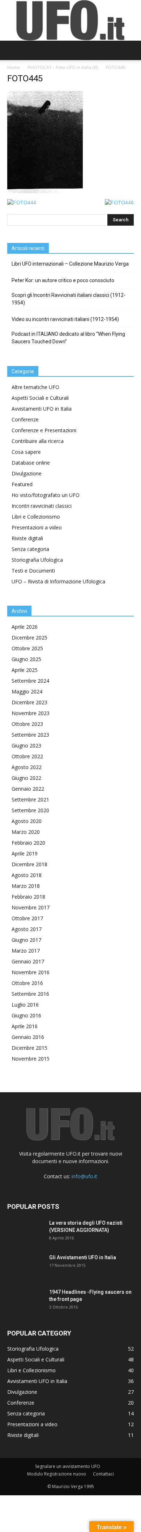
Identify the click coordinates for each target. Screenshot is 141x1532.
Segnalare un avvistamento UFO (67, 1466)
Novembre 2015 (31, 1058)
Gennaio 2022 (28, 788)
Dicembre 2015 (29, 1047)
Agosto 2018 (27, 875)
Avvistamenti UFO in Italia (42, 408)
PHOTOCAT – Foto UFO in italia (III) (63, 67)
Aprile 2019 (25, 853)
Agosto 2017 (27, 929)
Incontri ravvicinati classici (42, 505)
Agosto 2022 (27, 767)
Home (13, 67)
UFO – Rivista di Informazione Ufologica (58, 581)
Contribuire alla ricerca (38, 441)
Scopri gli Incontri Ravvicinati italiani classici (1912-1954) (68, 299)
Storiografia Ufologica (37, 559)
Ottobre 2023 (27, 723)
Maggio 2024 (27, 691)
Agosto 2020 (27, 821)
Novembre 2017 (31, 907)
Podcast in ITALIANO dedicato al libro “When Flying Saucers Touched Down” (68, 337)
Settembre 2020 (30, 810)
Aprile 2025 (25, 669)
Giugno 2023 (26, 745)
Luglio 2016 (25, 1004)
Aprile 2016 (25, 1026)
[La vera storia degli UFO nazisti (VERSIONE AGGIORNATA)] (25, 1231)
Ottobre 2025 (27, 648)
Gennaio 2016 (28, 1037)
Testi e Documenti (33, 570)
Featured (22, 484)
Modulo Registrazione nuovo (56, 1474)
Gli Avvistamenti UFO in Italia (82, 1257)
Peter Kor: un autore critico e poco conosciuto (63, 280)
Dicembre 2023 (29, 702)
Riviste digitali (27, 538)
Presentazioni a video (37, 527)
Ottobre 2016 (27, 983)
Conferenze (25, 419)
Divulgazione (27, 473)
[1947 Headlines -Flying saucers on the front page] (25, 1301)
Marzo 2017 (26, 950)
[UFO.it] (70, 20)
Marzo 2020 (26, 831)
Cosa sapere (26, 451)
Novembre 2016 (31, 972)
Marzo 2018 (26, 885)
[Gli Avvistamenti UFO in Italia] (25, 1266)
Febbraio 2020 (28, 842)
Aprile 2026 (25, 626)
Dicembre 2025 (29, 637)
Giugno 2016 (26, 1015)
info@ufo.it (84, 1176)
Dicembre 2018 (29, 864)
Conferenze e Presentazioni (44, 430)
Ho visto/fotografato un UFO (46, 495)
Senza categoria (30, 549)
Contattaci (103, 1474)
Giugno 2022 (26, 777)
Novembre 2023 (31, 713)
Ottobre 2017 (27, 918)
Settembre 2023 (30, 734)
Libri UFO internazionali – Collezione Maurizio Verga (70, 264)
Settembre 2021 (30, 799)
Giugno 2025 (26, 659)
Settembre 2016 (30, 993)
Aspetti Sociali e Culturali (40, 397)
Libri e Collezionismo (36, 516)
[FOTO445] (45, 191)
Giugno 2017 (26, 939)
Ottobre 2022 (27, 756)
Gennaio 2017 (28, 961)
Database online (31, 462)
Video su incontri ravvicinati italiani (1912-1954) (65, 319)
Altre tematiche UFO (35, 387)
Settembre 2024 (30, 680)
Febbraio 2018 (28, 896)
